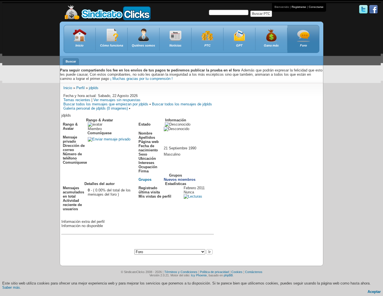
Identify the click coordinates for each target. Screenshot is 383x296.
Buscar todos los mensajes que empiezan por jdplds (105, 104)
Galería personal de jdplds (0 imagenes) (95, 108)
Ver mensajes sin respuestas (116, 100)
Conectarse (316, 6)
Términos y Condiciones (180, 272)
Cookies (237, 272)
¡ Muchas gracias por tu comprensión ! (141, 79)
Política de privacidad (214, 272)
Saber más (11, 287)
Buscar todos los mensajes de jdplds (182, 104)
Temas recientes (76, 100)
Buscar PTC (261, 14)
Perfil (80, 88)
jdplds (93, 88)
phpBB (228, 275)
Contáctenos (253, 272)
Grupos (145, 179)
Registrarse (299, 6)
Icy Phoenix (199, 275)
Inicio (67, 88)
